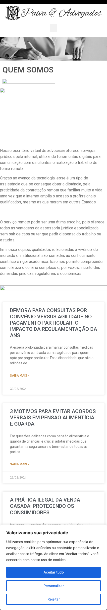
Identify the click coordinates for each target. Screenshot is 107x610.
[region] (53, 567)
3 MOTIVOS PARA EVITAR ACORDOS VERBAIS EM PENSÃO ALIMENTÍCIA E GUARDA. (53, 417)
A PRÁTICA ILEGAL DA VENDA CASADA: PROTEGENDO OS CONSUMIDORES (45, 506)
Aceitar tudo (54, 572)
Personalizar (54, 586)
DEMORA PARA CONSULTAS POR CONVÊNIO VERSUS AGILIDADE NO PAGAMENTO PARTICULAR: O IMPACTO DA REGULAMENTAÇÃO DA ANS (53, 323)
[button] (53, 28)
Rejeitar (54, 599)
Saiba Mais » (19, 375)
